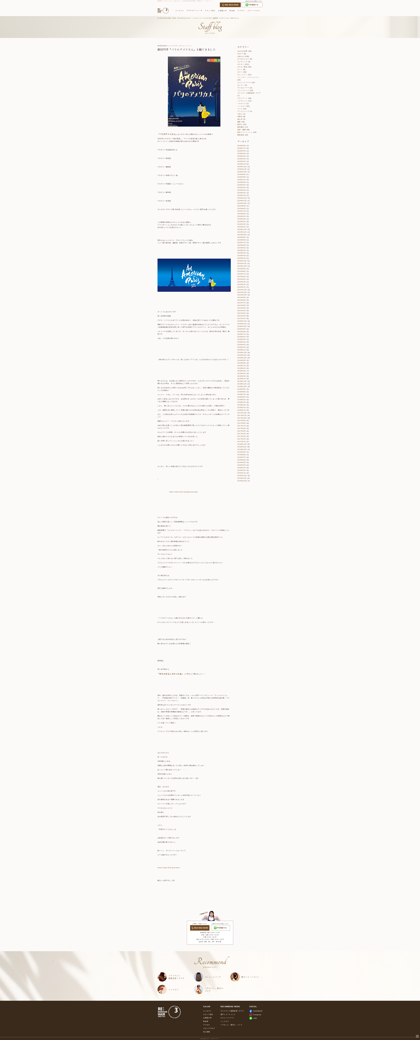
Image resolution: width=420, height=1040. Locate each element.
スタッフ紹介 (210, 10)
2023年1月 (241, 258)
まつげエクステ (243, 59)
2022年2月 (241, 284)
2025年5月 (241, 185)
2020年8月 (241, 331)
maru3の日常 (208, 18)
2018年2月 (241, 407)
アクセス (241, 10)
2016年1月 (241, 473)
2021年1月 (241, 318)
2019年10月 (242, 358)
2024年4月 (241, 219)
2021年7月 (241, 303)
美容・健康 (241, 130)
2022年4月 (241, 279)
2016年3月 (241, 468)
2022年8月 (241, 271)
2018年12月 (242, 381)
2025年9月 (241, 174)
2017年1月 (241, 441)
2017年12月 (242, 413)
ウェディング (242, 61)
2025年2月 (241, 193)
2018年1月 (241, 410)
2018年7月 (241, 394)
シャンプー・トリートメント (248, 77)
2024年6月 (241, 214)
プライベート (242, 98)
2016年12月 (242, 444)
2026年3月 (241, 159)
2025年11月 (242, 169)
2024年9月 (241, 206)
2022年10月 (242, 266)
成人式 (239, 119)
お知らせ (181, 46)
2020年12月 (242, 321)
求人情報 (206, 1032)
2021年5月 (241, 308)
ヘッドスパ (241, 106)
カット (239, 69)
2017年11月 (242, 415)
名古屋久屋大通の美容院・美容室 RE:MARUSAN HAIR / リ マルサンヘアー (180, 18)
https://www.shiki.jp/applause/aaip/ (178, 492)
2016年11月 (242, 447)
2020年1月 (241, 350)
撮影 (239, 122)
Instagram (257, 1014)
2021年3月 (241, 313)
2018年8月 (241, 392)
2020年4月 (241, 342)
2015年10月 (242, 481)
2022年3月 (241, 282)
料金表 (232, 10)
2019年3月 (241, 376)
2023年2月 (241, 255)
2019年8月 (241, 363)
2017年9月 (241, 420)
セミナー (240, 85)
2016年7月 (241, 457)
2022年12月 (242, 261)
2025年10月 (242, 172)
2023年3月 (241, 253)
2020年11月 (242, 324)
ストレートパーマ (244, 82)
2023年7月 (241, 242)
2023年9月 (241, 237)
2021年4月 (241, 310)
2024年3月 (241, 221)
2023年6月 (241, 245)
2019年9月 (241, 360)
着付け (239, 124)
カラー (239, 72)
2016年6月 (241, 460)
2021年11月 (242, 292)
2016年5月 (241, 462)
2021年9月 (241, 297)
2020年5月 (241, 339)
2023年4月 (241, 250)
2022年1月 (241, 287)
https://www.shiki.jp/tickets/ (169, 867)
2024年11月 (242, 201)
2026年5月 (241, 153)
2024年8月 (241, 208)
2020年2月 (241, 347)
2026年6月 (241, 151)
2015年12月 (242, 475)
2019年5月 (241, 371)
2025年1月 (241, 195)
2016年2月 (241, 470)
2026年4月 (241, 156)
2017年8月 (241, 423)
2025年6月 (241, 182)
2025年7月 (241, 179)
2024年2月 (241, 224)
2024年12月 (242, 198)
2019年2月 (241, 378)
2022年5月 (241, 276)
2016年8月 (241, 455)
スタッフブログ (253, 10)
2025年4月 (241, 187)
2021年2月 (241, 316)
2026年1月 (241, 164)
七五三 (239, 114)
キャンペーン (242, 74)
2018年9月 (241, 389)
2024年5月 (241, 216)
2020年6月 (241, 337)
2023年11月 (242, 232)
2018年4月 (241, 402)
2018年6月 (241, 397)
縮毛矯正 (240, 127)
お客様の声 (222, 10)
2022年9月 (241, 269)
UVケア (240, 54)
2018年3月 (241, 405)
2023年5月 (241, 248)
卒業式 (239, 116)
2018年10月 (242, 386)
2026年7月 (241, 148)
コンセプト (179, 10)
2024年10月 (242, 203)
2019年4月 (241, 373)
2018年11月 (242, 384)
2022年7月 (241, 274)
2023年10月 (242, 235)
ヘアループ (241, 103)
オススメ (189, 46)
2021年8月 (241, 300)
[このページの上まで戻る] (417, 1036)
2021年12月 (242, 290)
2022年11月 (242, 263)
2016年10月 (242, 449)
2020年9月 (241, 329)
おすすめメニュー (193, 10)
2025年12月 (242, 166)
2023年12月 (242, 229)
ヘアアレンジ (242, 101)
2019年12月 (242, 352)
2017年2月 (241, 439)
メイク (239, 109)
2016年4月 (241, 465)
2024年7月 (241, 211)
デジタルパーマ (243, 88)
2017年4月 (241, 434)
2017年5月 (241, 431)
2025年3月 (241, 190)
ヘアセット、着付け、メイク (215, 989)
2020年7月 (241, 334)
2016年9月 (241, 452)
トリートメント (243, 90)
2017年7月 (241, 426)
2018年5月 (241, 399)
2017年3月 (241, 436)
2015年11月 (242, 478)
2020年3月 (241, 344)
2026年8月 (241, 145)
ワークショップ (243, 111)
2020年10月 (242, 326)
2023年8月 (241, 240)
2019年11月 (242, 355)
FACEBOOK (257, 1011)
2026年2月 (241, 161)
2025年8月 (241, 177)
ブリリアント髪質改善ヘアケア (249, 93)
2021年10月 (242, 295)
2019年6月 (241, 368)
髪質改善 (240, 135)
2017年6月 (241, 428)
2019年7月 (241, 365)
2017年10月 (242, 418)
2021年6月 (241, 305)
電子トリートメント (244, 132)
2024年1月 (241, 227)
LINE (255, 1018)
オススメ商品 (242, 67)
